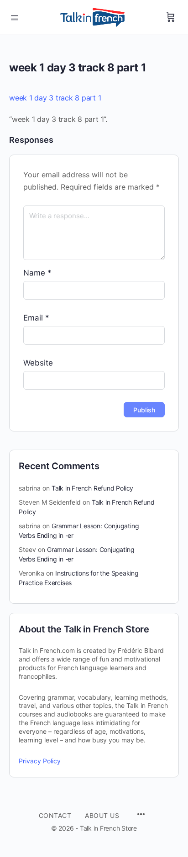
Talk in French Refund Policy (92, 488)
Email (36, 317)
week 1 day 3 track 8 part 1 (55, 97)
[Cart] (171, 17)
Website (38, 362)
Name (37, 272)
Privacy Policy (40, 761)
